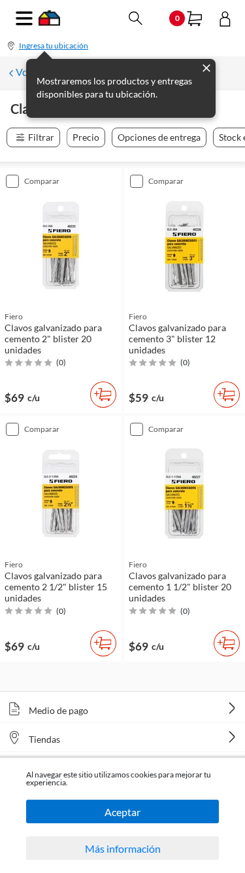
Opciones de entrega (159, 137)
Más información (123, 848)
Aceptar (122, 812)
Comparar (41, 181)
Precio (86, 137)
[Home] (49, 22)
